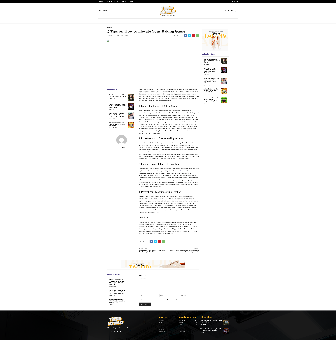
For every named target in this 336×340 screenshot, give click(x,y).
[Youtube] (232, 11)
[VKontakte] (117, 331)
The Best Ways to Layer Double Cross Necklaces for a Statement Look (117, 292)
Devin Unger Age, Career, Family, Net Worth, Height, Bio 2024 (152, 251)
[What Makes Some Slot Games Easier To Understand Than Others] (131, 116)
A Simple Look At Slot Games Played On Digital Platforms (117, 124)
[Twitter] (228, 11)
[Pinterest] (193, 35)
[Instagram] (111, 331)
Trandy (110, 35)
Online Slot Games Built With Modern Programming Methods (212, 99)
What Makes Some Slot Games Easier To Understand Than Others (117, 115)
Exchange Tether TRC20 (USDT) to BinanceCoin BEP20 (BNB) (117, 301)
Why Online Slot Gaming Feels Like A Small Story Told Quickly (117, 105)
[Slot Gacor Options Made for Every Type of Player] (131, 97)
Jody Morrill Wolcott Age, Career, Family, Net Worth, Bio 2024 (184, 251)
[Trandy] (121, 140)
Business (109, 27)
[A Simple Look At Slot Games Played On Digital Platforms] (131, 125)
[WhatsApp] (197, 35)
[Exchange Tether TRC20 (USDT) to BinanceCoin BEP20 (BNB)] (131, 302)
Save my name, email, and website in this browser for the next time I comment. (161, 300)
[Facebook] (225, 11)
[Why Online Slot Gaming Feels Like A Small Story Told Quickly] (131, 106)
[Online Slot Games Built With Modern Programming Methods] (224, 100)
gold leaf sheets (180, 171)
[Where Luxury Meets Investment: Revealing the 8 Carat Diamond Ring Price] (131, 282)
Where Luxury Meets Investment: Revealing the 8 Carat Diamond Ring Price (117, 282)
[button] (235, 11)
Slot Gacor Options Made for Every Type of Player (117, 95)
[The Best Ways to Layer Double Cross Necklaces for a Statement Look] (131, 292)
